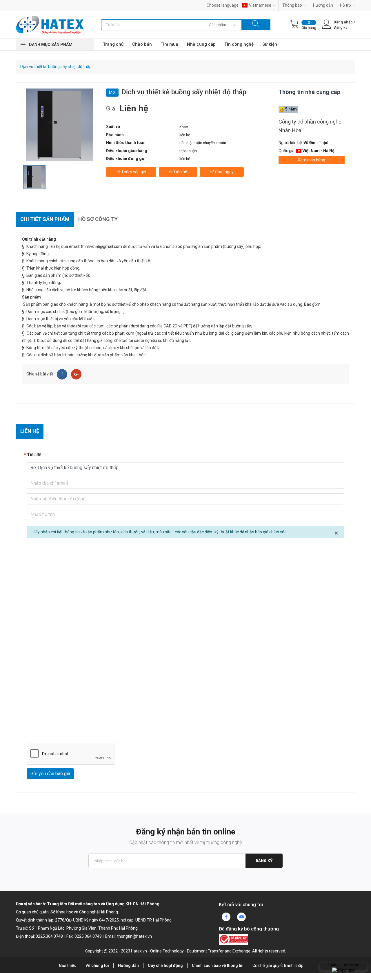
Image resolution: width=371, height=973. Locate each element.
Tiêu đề (34, 454)
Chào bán (142, 44)
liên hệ (184, 135)
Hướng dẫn (323, 5)
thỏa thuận (188, 151)
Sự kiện (269, 44)
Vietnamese (260, 5)
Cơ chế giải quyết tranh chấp (277, 965)
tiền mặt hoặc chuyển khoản (202, 143)
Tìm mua (169, 44)
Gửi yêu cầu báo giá (50, 773)
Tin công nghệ (239, 44)
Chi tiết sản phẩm (45, 219)
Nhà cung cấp (201, 44)
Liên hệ (180, 171)
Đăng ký (264, 860)
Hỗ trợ (345, 5)
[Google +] (76, 374)
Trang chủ (113, 44)
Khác (183, 127)
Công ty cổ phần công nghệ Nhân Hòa (310, 126)
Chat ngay (224, 171)
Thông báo (292, 5)
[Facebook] (62, 374)
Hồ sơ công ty (98, 219)
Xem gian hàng (311, 160)
